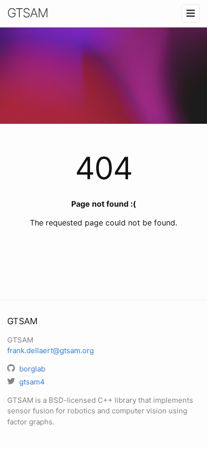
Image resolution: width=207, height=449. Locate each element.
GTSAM (27, 12)
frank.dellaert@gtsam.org (50, 350)
